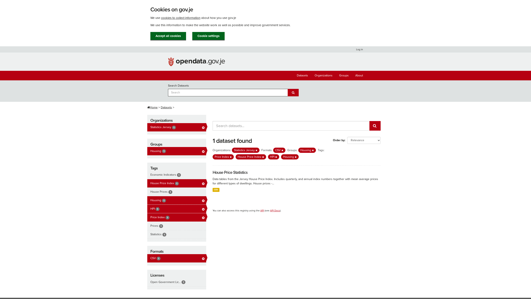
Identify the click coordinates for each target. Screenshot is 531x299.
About (359, 75)
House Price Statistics (230, 172)
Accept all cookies (168, 36)
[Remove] (256, 150)
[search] (375, 126)
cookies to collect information (180, 18)
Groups (344, 75)
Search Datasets (178, 85)
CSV (216, 189)
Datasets (302, 75)
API (262, 210)
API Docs (275, 210)
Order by (339, 140)
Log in (359, 49)
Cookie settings (208, 36)
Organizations (323, 75)
